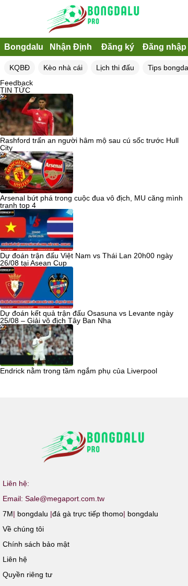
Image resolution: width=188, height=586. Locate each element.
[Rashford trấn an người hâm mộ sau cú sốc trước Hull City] (36, 115)
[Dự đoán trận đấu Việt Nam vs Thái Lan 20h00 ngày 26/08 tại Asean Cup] (36, 230)
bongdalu (32, 513)
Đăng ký (117, 46)
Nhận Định (71, 46)
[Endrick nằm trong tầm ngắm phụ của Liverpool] (36, 345)
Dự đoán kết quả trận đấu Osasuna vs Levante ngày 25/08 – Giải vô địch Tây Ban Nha (86, 316)
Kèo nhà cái (63, 67)
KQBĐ (19, 67)
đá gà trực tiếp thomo (87, 513)
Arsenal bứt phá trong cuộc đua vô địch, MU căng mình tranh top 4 (91, 201)
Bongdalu (23, 46)
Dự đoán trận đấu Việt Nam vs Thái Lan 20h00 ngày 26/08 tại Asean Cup (86, 259)
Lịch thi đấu (115, 67)
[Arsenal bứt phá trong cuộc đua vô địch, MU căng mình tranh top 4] (36, 172)
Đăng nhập (164, 46)
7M (8, 513)
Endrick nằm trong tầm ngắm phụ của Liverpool (78, 370)
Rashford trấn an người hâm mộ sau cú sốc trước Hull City (89, 144)
